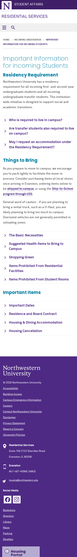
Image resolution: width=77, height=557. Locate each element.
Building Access (12, 394)
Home (6, 40)
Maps (6, 527)
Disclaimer (9, 417)
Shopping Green (21, 257)
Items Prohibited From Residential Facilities (35, 268)
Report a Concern (13, 429)
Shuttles (8, 539)
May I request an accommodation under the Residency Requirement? (40, 144)
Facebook (7, 499)
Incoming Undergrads (27, 40)
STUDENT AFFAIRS (28, 4)
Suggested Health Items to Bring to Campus (36, 246)
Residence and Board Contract (33, 314)
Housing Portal (18, 552)
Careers (7, 406)
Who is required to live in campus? (35, 120)
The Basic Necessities (26, 235)
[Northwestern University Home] (6, 6)
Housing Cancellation (25, 331)
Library (7, 522)
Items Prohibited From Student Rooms (39, 279)
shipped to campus (20, 188)
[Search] (13, 27)
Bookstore (9, 510)
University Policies (14, 435)
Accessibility (10, 388)
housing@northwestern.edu (23, 480)
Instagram (17, 499)
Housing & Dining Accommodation (35, 322)
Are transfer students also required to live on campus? (41, 131)
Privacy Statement (14, 423)
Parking (7, 533)
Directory (8, 516)
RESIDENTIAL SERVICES (24, 17)
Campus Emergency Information (22, 400)
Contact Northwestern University (22, 411)
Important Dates (21, 305)
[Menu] (4, 27)
